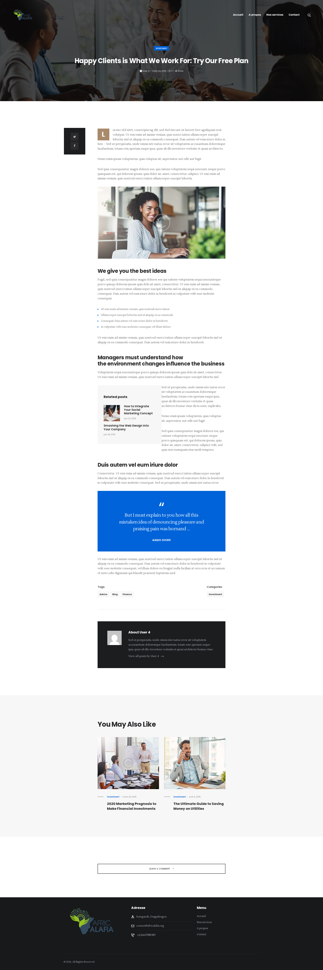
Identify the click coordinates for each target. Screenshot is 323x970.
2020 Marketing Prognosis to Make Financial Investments (131, 806)
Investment (161, 48)
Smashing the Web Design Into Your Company (126, 427)
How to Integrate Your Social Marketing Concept (138, 410)
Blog (115, 594)
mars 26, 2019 (129, 796)
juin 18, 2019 (109, 434)
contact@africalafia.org (150, 925)
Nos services (204, 922)
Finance (127, 594)
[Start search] (309, 15)
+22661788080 (146, 935)
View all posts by (143, 656)
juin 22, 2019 (130, 418)
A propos (202, 928)
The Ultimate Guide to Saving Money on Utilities (198, 806)
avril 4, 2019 (195, 796)
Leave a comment (160, 869)
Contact (201, 934)
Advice (103, 594)
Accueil (201, 916)
